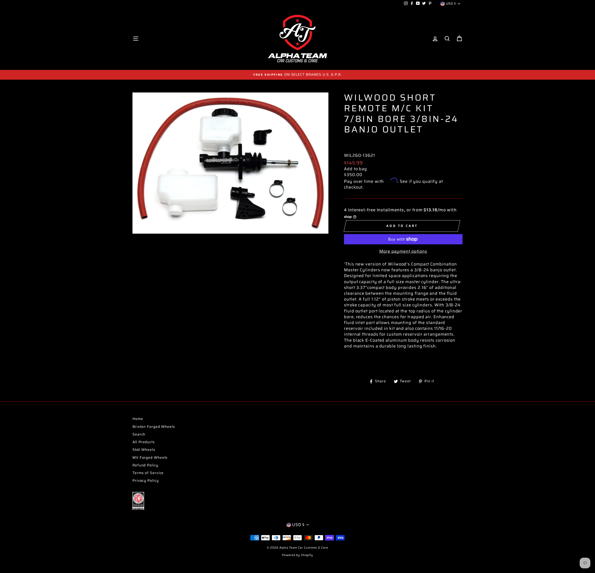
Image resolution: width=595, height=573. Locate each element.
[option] (297, 74)
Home (137, 419)
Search (138, 434)
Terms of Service (148, 473)
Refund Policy (145, 465)
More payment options (403, 251)
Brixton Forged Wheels (153, 426)
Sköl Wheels (143, 449)
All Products (143, 442)
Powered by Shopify (297, 555)
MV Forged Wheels (150, 457)
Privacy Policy (145, 480)
